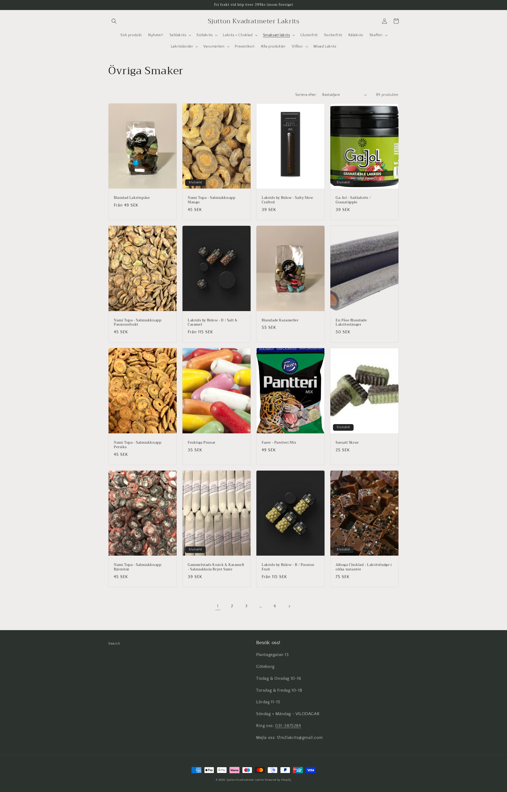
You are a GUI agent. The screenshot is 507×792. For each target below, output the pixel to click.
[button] (114, 21)
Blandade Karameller (280, 320)
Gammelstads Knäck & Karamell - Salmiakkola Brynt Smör (216, 567)
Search (114, 643)
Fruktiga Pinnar (201, 442)
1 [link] (218, 606)
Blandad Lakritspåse (132, 198)
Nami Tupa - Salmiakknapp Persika (137, 444)
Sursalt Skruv (347, 442)
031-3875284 (288, 725)
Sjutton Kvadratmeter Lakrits (245, 780)
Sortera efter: (306, 95)
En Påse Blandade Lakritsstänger (351, 322)
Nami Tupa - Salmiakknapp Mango (211, 200)
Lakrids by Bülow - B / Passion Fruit (288, 567)
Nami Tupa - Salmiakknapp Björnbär (137, 567)
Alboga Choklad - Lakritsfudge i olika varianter (364, 567)
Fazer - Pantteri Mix (279, 442)
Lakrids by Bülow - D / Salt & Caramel (212, 322)
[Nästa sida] (289, 606)
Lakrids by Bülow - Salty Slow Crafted (287, 200)
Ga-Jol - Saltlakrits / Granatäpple (353, 200)
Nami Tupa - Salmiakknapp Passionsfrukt (137, 322)
